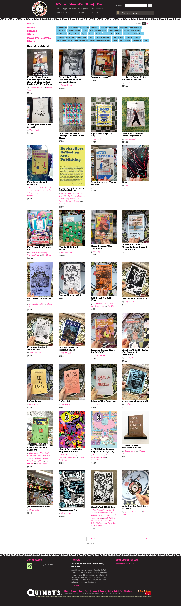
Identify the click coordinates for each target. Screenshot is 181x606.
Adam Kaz (33, 252)
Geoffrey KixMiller (75, 196)
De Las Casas (34, 401)
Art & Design (73, 27)
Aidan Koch (65, 454)
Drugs (85, 30)
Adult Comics (62, 27)
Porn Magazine (118, 37)
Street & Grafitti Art (81, 40)
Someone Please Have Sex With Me (102, 351)
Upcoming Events (34, 560)
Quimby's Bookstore (132, 511)
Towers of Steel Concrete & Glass (131, 446)
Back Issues (84, 27)
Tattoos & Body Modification (100, 40)
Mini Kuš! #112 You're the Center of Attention (135, 352)
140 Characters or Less (127, 560)
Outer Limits (70, 37)
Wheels (115, 40)
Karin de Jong (73, 193)
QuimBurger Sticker (38, 507)
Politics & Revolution (103, 37)
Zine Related (137, 40)
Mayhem (118, 34)
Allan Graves (66, 513)
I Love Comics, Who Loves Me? (101, 247)
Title (147, 23)
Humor (91, 34)
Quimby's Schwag (39, 38)
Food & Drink (61, 34)
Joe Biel (64, 193)
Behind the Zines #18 (134, 299)
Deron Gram (41, 455)
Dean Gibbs (97, 303)
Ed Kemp (101, 515)
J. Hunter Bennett (35, 87)
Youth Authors (125, 40)
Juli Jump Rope (96, 520)
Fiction (126, 30)
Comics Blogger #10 (70, 295)
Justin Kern (31, 460)
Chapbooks (124, 27)
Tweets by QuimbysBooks (125, 563)
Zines (31, 41)
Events (76, 4)
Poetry (91, 37)
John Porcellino (35, 352)
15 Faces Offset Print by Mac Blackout (134, 78)
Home (58, 9)
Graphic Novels (74, 34)
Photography (82, 37)
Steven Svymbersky (65, 203)
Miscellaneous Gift (130, 34)
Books (31, 27)
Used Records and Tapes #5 (37, 183)
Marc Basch (44, 453)
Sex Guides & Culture (64, 40)
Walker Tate (71, 457)
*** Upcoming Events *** (43, 565)
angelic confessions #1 (135, 401)
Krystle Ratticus (109, 518)
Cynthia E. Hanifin (41, 458)
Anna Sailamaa (98, 454)
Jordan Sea (107, 520)
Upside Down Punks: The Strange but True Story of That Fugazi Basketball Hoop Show (39, 80)
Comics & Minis (135, 27)
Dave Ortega (34, 404)
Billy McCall (129, 301)
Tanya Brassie (98, 187)
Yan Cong (96, 251)
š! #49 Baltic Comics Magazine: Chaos (70, 450)
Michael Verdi (101, 523)
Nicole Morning (96, 518)
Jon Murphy (42, 252)
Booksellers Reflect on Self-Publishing (71, 189)
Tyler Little (129, 185)
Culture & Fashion (74, 30)
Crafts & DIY (61, 30)
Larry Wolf (112, 523)
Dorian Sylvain (66, 85)
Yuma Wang (100, 457)
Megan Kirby (34, 510)
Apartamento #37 (100, 77)
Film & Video (135, 30)
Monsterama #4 (68, 510)
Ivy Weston (47, 255)
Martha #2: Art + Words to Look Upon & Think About (134, 247)
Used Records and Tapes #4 (37, 448)
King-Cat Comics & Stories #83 (37, 348)
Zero (124, 182)
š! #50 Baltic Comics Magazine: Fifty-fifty (102, 450)
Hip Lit (84, 34)
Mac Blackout (130, 82)
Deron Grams (39, 190)
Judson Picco (108, 303)
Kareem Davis (130, 451)
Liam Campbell (130, 139)
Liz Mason (40, 192)
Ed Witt (111, 306)
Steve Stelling (42, 463)
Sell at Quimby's (83, 9)
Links (93, 9)
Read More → (76, 585)
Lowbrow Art (108, 34)
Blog (89, 4)
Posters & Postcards (133, 37)
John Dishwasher (99, 510)
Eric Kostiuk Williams (101, 458)
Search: (119, 5)
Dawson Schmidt (33, 255)
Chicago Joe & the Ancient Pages (68, 349)
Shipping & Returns (69, 9)
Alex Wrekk (98, 525)
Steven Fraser (103, 512)
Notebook (60, 37)
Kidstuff (99, 34)
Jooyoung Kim (66, 252)
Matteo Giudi (34, 130)
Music (141, 34)
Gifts (30, 34)
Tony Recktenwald (36, 304)
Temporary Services (72, 201)
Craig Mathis (70, 198)
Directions (99, 9)
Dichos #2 (64, 401)
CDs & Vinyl (113, 27)
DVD (91, 30)
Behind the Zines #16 (102, 507)
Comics (32, 31)
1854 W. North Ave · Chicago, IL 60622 (71, 12)
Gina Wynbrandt (99, 355)
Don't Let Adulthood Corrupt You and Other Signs (71, 135)
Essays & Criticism (115, 30)
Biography (94, 27)
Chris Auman (34, 187)
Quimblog (75, 560)
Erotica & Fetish (100, 30)
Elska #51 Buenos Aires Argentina (132, 134)
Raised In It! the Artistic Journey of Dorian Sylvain (70, 79)
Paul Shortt (97, 139)
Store (61, 4)
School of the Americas (103, 401)
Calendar (104, 27)
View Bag (126, 13)
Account (136, 13)
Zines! (146, 40)
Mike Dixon (44, 187)
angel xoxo (129, 404)
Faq (100, 4)
